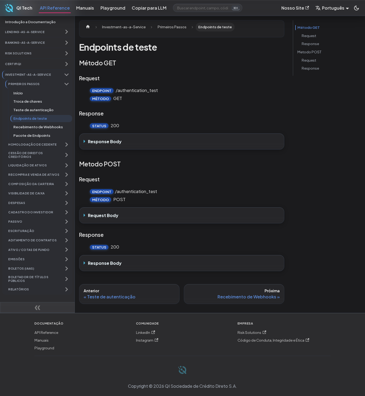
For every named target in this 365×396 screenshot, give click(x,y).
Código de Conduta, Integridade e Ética (271, 340)
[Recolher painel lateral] (37, 307)
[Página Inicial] (88, 27)
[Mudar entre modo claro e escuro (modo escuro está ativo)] (356, 8)
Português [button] (333, 8)
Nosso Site (292, 8)
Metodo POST (309, 52)
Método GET (308, 27)
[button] (37, 32)
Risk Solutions (249, 332)
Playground (112, 8)
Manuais (85, 8)
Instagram (144, 340)
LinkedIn (143, 332)
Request (309, 35)
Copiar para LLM (149, 8)
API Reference (55, 8)
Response (310, 43)
